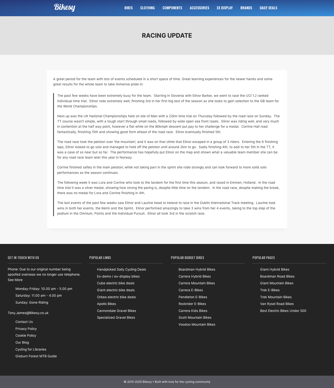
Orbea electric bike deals (116, 297)
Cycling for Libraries (30, 349)
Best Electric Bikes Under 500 (283, 311)
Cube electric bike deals (116, 283)
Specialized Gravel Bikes (116, 317)
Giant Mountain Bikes (276, 283)
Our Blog (22, 342)
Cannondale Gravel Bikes (116, 311)
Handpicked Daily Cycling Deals (121, 269)
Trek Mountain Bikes (276, 297)
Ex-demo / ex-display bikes (118, 276)
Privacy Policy (26, 329)
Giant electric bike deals (116, 290)
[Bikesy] (86, 8)
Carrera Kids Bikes (193, 311)
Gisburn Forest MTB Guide (36, 356)
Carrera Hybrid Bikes (195, 276)
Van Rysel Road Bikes (277, 304)
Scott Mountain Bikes (195, 317)
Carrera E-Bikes (191, 290)
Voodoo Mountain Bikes (197, 324)
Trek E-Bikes (270, 290)
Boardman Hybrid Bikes (197, 269)
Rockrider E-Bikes (192, 304)
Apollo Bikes (106, 304)
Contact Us (24, 322)
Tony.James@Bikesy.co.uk (28, 313)
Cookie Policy (25, 335)
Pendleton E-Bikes (193, 297)
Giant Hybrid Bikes (274, 269)
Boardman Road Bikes (277, 276)
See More (15, 280)
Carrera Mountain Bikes (197, 283)
